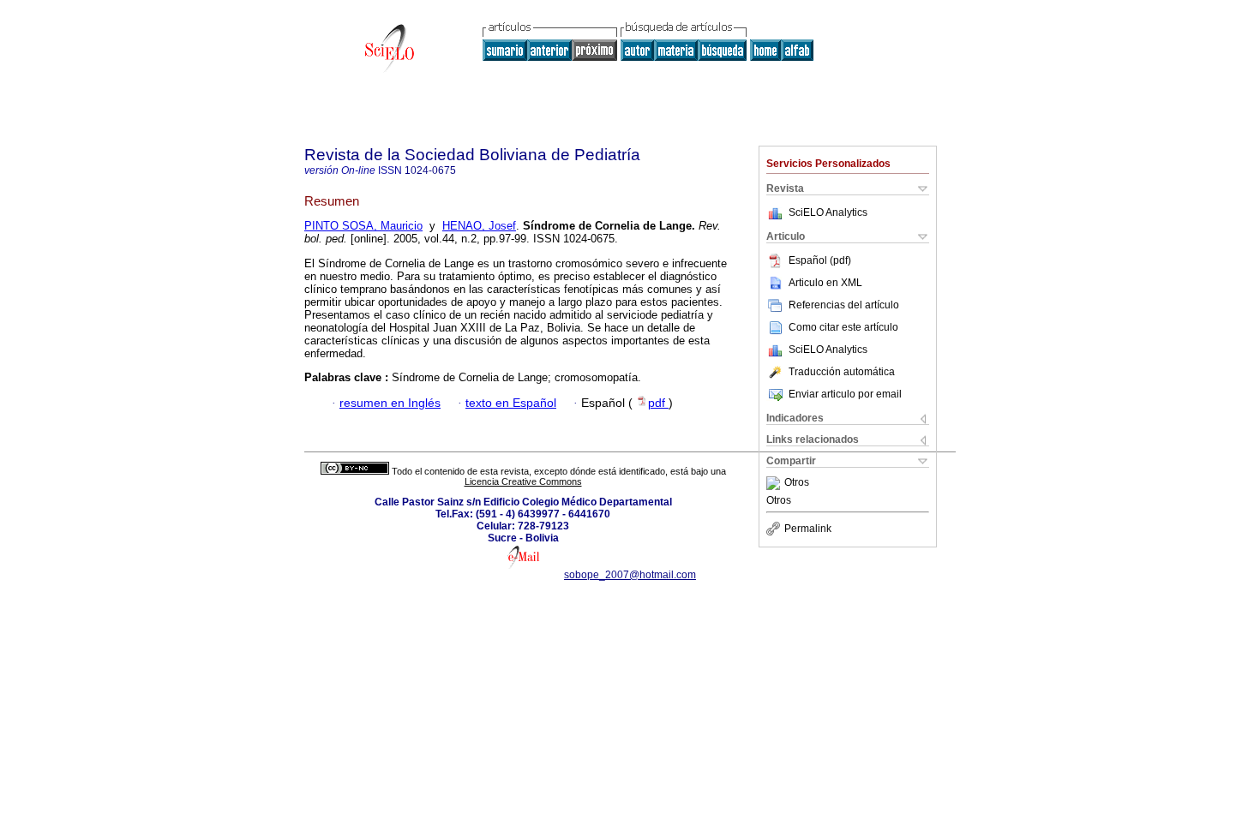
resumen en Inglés (390, 403)
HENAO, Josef (479, 225)
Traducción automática (842, 372)
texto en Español (510, 403)
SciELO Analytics (828, 212)
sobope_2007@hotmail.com (630, 575)
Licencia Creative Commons (523, 481)
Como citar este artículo (843, 327)
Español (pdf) (820, 260)
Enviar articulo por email (845, 394)
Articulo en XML (825, 283)
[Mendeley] (775, 483)
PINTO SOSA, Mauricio (363, 225)
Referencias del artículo (844, 305)
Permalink (807, 529)
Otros (796, 483)
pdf (658, 403)
